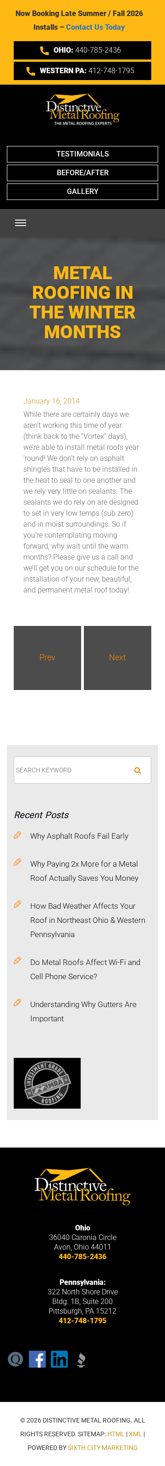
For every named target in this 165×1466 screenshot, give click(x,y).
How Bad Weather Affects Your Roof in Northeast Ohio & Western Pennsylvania (87, 920)
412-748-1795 (87, 70)
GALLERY (83, 191)
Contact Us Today (95, 27)
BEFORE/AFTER (83, 172)
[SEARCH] (137, 770)
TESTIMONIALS (82, 154)
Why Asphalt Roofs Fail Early (79, 836)
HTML (116, 1434)
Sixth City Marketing (103, 1447)
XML (135, 1434)
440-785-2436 (87, 50)
